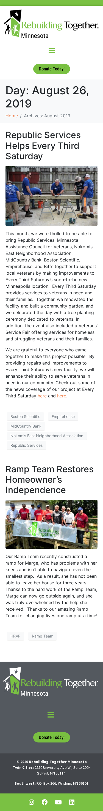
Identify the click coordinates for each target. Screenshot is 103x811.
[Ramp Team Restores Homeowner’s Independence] (51, 524)
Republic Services (26, 445)
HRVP (15, 636)
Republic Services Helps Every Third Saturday (43, 145)
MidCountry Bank (25, 426)
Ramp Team (42, 636)
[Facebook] (45, 802)
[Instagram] (31, 802)
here (42, 396)
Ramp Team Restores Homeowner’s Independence (49, 480)
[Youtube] (58, 802)
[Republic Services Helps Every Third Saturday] (51, 195)
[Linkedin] (72, 802)
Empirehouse (63, 416)
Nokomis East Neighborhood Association (46, 435)
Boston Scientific (25, 416)
